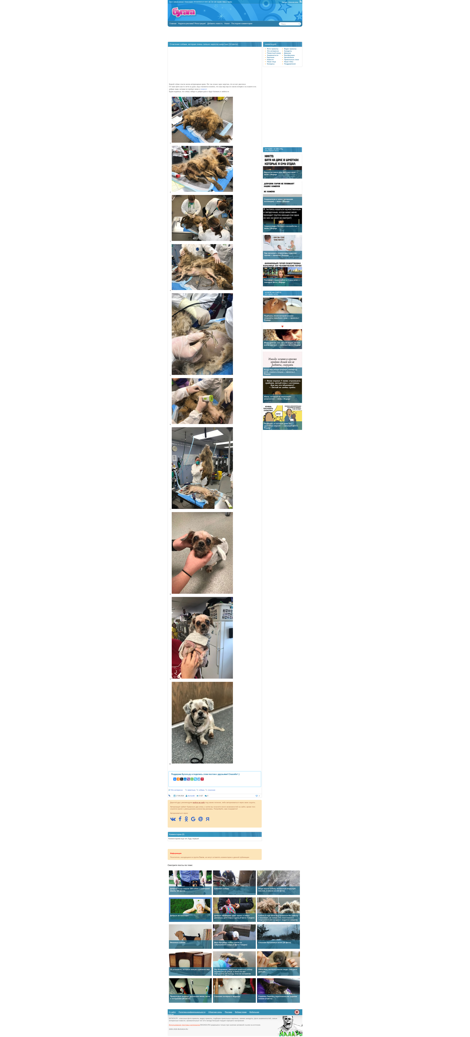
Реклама (284, 2)
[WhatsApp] (191, 779)
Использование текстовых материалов (184, 1025)
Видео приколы (290, 49)
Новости (270, 60)
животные (191, 790)
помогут (204, 89)
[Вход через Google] (194, 820)
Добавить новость (215, 23)
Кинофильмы (289, 55)
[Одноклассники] (178, 779)
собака (201, 790)
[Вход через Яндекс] (209, 820)
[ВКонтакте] (174, 779)
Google (219, 1)
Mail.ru (225, 1)
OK (215, 1)
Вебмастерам (241, 1012)
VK (209, 1)
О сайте (172, 1012)
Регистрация (189, 1)
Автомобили (289, 57)
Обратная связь (293, 2)
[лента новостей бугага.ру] (301, 2)
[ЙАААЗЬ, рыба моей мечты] (290, 1036)
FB (212, 1)
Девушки (287, 53)
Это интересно (177, 790)
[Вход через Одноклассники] (187, 820)
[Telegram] (198, 779)
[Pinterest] (202, 779)
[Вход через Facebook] (181, 820)
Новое (227, 23)
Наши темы (288, 62)
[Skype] (195, 779)
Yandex (230, 1)
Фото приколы (272, 49)
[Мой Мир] (185, 779)
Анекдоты (288, 51)
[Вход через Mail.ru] (201, 820)
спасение (211, 790)
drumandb (191, 796)
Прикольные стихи (291, 60)
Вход (170, 1)
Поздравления (290, 64)
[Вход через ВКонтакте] (174, 820)
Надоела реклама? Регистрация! (192, 23)
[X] (181, 779)
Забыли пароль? (179, 1)
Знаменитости (272, 55)
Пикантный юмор (274, 53)
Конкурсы (271, 64)
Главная (173, 23)
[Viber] (188, 779)
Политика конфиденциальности (192, 1012)
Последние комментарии (241, 23)
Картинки (270, 57)
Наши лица (271, 62)
